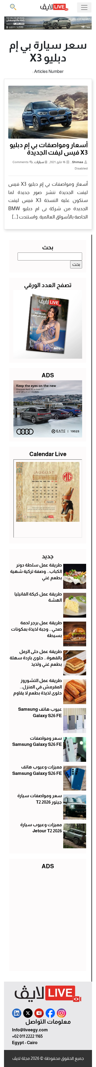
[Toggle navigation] (84, 7)
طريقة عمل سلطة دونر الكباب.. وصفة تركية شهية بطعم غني (36, 571)
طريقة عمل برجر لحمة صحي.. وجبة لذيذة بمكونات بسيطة (36, 629)
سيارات (39, 162)
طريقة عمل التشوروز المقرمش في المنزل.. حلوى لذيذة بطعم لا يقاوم (37, 687)
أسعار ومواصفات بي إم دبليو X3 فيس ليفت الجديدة (49, 148)
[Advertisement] (48, 919)
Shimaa (77, 162)
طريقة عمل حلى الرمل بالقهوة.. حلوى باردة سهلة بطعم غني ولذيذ (36, 658)
